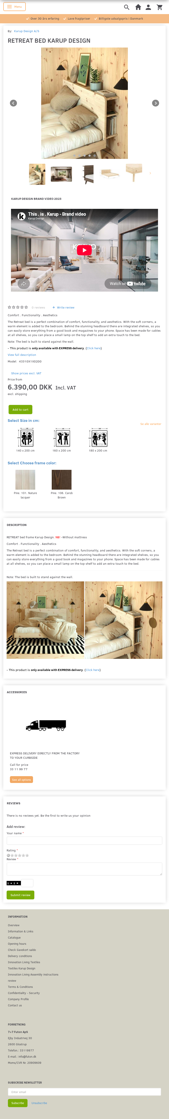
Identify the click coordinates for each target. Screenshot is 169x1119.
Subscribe (17, 1103)
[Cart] (159, 7)
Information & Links (20, 931)
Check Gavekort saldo (22, 950)
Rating (11, 850)
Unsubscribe (39, 1103)
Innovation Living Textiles (24, 962)
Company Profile (18, 999)
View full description (22, 355)
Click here (94, 348)
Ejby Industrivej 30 (20, 1038)
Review (11, 859)
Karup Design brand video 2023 (36, 199)
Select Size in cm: (23, 420)
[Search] (127, 7)
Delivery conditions (20, 956)
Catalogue (14, 937)
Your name (14, 833)
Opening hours (17, 943)
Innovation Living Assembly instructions (33, 974)
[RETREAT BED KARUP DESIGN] (84, 103)
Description (17, 525)
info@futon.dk (27, 1056)
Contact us (15, 1005)
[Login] (148, 7)
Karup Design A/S (26, 31)
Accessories (17, 692)
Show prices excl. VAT (26, 373)
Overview (13, 925)
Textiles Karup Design (21, 968)
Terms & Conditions (20, 987)
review (12, 980)
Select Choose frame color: (32, 462)
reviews (38, 307)
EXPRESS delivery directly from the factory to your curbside (45, 755)
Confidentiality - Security (24, 993)
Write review (65, 307)
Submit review (20, 895)
